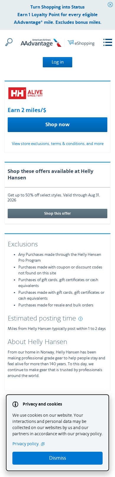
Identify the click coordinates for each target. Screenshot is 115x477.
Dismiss (57, 458)
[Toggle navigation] (108, 42)
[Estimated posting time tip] (80, 319)
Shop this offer (57, 213)
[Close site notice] (110, 5)
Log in (58, 62)
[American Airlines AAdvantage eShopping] (57, 44)
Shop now (57, 124)
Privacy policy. (26, 443)
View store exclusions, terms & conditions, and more (58, 143)
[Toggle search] (9, 42)
